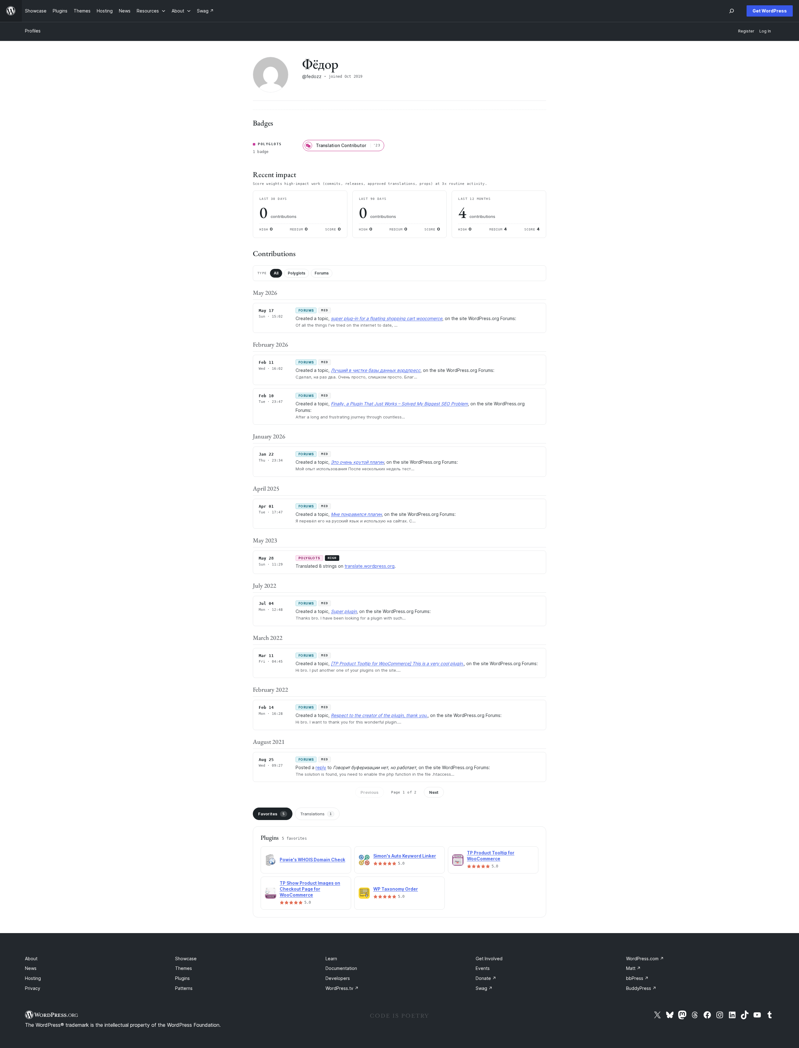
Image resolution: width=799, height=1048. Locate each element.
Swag (484, 988)
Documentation (341, 968)
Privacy (32, 988)
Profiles (33, 30)
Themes (183, 968)
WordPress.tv (342, 988)
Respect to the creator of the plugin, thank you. (379, 715)
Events (483, 968)
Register (746, 31)
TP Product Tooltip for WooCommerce (490, 855)
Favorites (271, 813)
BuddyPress (641, 988)
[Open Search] (731, 11)
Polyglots (296, 273)
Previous (369, 792)
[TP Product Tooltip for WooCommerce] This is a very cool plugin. (397, 663)
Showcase (186, 958)
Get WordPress (769, 10)
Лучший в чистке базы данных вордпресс (375, 370)
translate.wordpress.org (370, 566)
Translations (316, 813)
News (31, 968)
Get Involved (489, 958)
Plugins (182, 978)
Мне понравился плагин (356, 514)
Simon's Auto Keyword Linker (404, 855)
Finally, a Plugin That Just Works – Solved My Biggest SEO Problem (399, 403)
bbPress (637, 978)
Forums (322, 273)
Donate (486, 978)
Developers (338, 978)
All (276, 273)
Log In (765, 31)
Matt (633, 968)
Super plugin (344, 611)
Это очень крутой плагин (357, 462)
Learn (331, 958)
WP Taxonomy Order (395, 889)
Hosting (33, 978)
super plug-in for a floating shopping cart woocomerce (386, 318)
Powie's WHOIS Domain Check (312, 859)
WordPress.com (645, 958)
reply (321, 767)
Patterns (184, 988)
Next (434, 792)
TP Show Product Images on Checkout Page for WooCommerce (310, 888)
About (31, 958)
